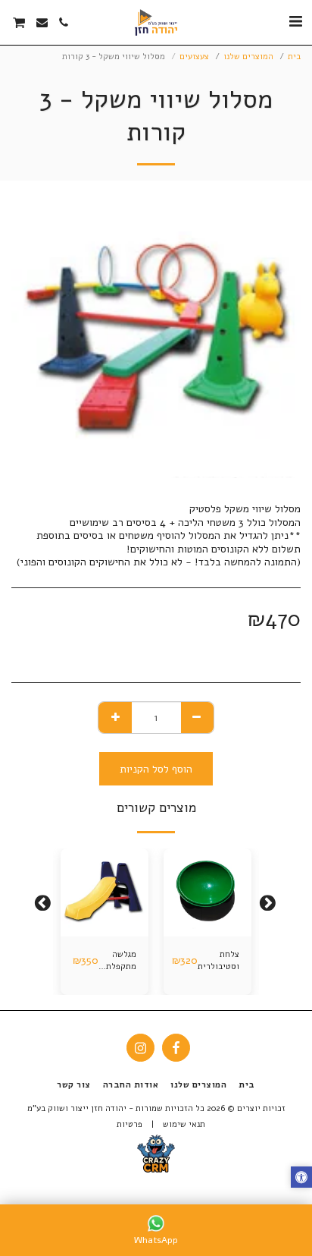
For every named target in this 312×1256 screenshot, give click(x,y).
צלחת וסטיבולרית (218, 961)
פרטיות (129, 1124)
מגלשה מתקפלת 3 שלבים (118, 961)
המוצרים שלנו (248, 56)
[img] (207, 892)
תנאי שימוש (184, 1124)
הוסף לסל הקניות (208, 925)
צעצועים (194, 56)
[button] (295, 21)
